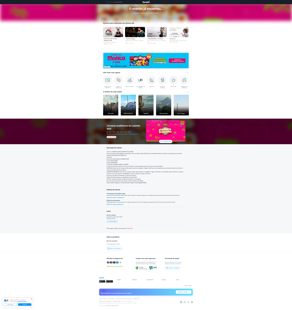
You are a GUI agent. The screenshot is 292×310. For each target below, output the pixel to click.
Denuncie (130, 228)
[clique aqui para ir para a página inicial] (146, 2)
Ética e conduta (111, 298)
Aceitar (25, 304)
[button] (6, 300)
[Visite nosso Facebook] (192, 302)
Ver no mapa (112, 221)
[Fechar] (31, 299)
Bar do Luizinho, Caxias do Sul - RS (129, 134)
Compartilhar (167, 141)
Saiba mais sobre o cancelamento (115, 197)
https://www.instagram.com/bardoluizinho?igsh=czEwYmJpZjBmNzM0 (126, 183)
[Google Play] (109, 281)
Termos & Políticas (21, 301)
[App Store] (102, 281)
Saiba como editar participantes (115, 204)
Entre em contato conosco (112, 305)
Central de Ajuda (177, 262)
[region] (17, 303)
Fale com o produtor (115, 248)
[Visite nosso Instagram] (185, 302)
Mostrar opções (188, 285)
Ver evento (146, 17)
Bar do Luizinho (118, 2)
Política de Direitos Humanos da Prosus (124, 298)
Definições (10, 304)
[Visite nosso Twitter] (188, 302)
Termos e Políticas (103, 298)
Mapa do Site (136, 298)
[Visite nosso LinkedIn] (181, 302)
